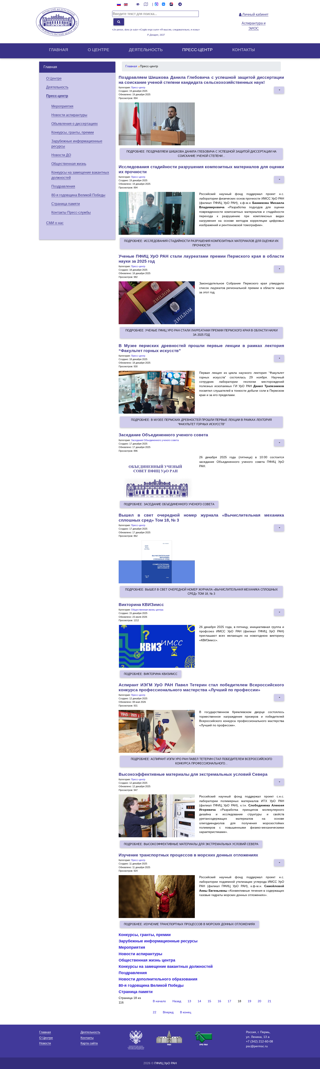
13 (189, 1001)
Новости (45, 1043)
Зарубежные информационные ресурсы (158, 941)
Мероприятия (62, 106)
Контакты (243, 49)
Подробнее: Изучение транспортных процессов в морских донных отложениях (189, 924)
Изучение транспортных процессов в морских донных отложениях (188, 855)
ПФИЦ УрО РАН (165, 1063)
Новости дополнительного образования (158, 979)
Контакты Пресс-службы (71, 212)
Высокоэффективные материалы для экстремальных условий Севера (193, 774)
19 (249, 1001)
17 (229, 1001)
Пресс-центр (197, 49)
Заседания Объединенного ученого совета (155, 440)
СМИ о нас (55, 223)
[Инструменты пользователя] (279, 90)
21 (269, 1001)
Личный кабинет (254, 14)
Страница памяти (65, 204)
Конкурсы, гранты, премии (72, 132)
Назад (176, 1001)
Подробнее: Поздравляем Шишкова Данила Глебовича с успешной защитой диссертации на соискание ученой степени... (201, 153)
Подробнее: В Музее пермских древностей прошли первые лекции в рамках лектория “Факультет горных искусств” (201, 422)
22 (154, 1012)
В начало (159, 1001)
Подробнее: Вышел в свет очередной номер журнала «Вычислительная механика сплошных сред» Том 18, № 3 (201, 591)
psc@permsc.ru (257, 1046)
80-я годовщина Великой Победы (78, 195)
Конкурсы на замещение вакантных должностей (166, 966)
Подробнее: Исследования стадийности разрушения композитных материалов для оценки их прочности (201, 243)
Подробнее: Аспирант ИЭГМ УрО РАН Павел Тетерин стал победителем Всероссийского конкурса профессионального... (201, 761)
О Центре (54, 78)
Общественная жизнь (68, 164)
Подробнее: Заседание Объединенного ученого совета (169, 504)
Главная (58, 49)
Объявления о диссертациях (74, 124)
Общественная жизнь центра (147, 609)
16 (219, 1001)
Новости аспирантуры (69, 115)
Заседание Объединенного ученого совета (163, 435)
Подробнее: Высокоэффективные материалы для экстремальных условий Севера (191, 844)
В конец (185, 1012)
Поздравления (63, 186)
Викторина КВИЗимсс (141, 604)
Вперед (168, 1012)
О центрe (98, 49)
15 (209, 1001)
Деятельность (146, 49)
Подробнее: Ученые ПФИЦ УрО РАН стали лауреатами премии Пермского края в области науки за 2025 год (201, 332)
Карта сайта (89, 1043)
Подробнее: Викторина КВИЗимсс (150, 674)
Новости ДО (61, 155)
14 (199, 1001)
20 (259, 1001)
